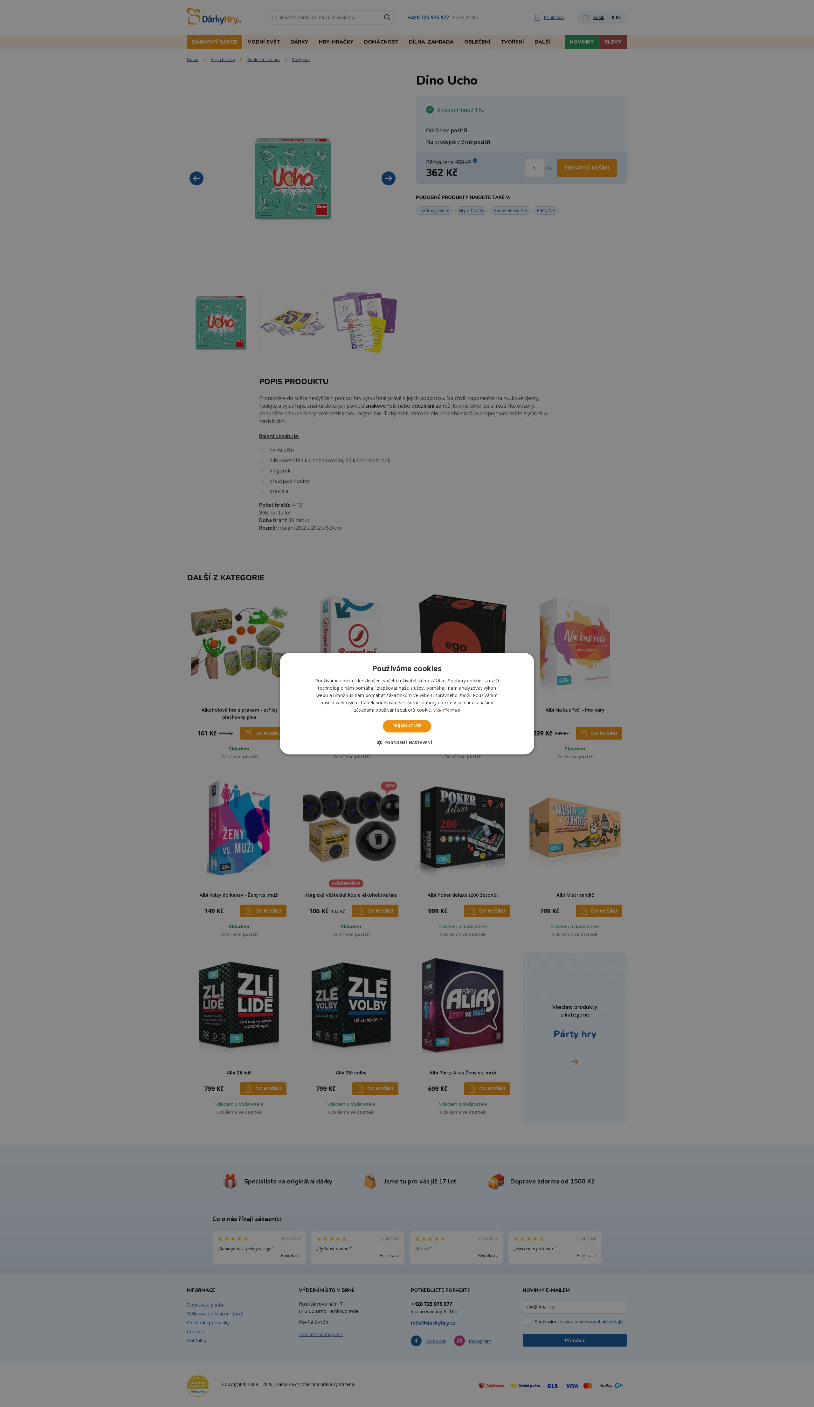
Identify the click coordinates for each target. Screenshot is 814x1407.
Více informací (446, 710)
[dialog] (407, 703)
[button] (407, 742)
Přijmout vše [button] (407, 726)
